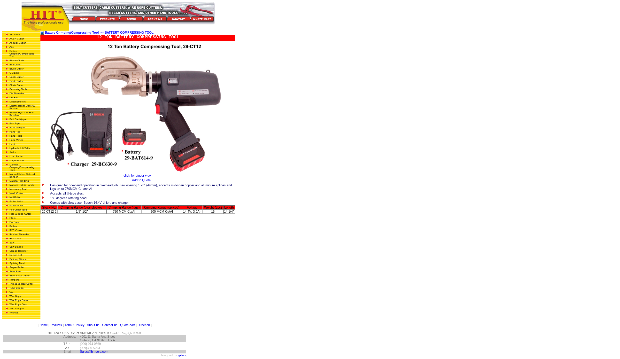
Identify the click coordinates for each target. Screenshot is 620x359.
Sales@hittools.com (94, 351)
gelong (182, 355)
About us (93, 325)
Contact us (109, 325)
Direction (144, 325)
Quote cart (127, 325)
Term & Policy (75, 325)
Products (55, 325)
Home (43, 325)
